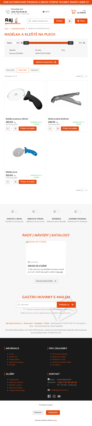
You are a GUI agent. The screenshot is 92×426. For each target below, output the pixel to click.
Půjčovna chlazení (16, 382)
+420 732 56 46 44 (19, 12)
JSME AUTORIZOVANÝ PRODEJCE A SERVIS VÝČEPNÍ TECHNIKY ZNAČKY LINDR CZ (46, 2)
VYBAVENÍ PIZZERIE (18, 29)
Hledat (59, 21)
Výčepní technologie (17, 390)
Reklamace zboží (58, 359)
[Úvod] (15, 21)
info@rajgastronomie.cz (60, 390)
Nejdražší (34, 70)
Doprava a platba (59, 357)
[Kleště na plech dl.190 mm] (67, 99)
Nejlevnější (23, 70)
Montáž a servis (15, 385)
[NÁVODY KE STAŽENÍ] (46, 250)
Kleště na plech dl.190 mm (58, 119)
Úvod (6, 29)
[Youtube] (60, 397)
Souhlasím (53, 412)
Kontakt (12, 365)
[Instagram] (55, 397)
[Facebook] (50, 397)
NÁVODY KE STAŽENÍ (37, 266)
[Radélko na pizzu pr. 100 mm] (25, 99)
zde (55, 420)
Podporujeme (14, 359)
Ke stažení (56, 365)
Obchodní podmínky (59, 354)
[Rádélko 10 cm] (25, 152)
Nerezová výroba (15, 388)
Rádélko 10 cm (11, 172)
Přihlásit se (64, 304)
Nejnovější (10, 70)
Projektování (14, 379)
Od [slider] (26, 43)
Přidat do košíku (27, 128)
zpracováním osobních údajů (42, 309)
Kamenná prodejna (16, 362)
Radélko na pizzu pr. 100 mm (17, 119)
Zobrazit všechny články (44, 281)
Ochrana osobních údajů (61, 362)
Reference (13, 357)
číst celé (59, 272)
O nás (11, 354)
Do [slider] (70, 43)
